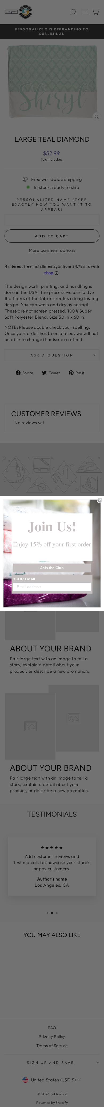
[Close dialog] (100, 500)
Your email (25, 579)
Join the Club (52, 568)
